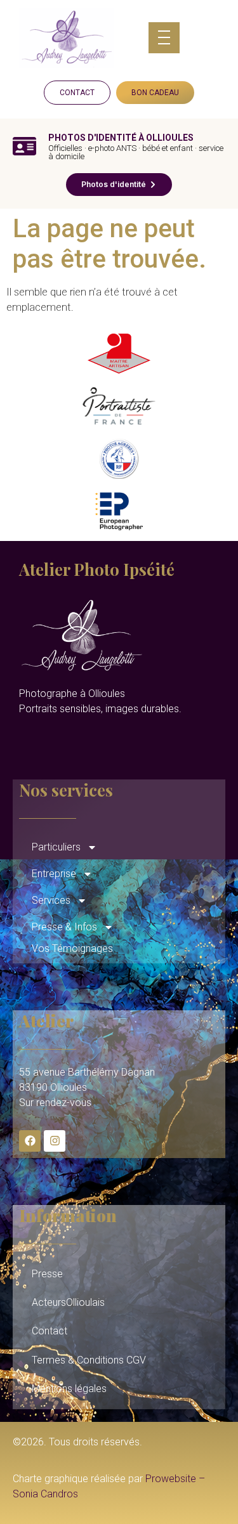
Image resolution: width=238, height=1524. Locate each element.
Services (51, 900)
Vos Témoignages (72, 948)
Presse (47, 1274)
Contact (49, 1331)
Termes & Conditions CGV (89, 1360)
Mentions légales (69, 1389)
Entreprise (54, 874)
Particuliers (56, 847)
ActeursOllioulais (68, 1302)
